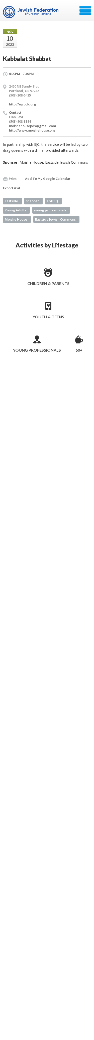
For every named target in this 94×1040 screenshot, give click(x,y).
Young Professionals (37, 350)
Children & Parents (48, 283)
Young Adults (15, 210)
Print (13, 178)
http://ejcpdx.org (22, 104)
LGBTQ (52, 201)
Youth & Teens (48, 316)
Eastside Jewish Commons (55, 219)
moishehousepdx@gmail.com (32, 126)
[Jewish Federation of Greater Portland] (31, 12)
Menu (85, 10)
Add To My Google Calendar (47, 178)
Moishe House (16, 219)
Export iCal (11, 188)
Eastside (11, 201)
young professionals (50, 210)
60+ (78, 350)
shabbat (32, 201)
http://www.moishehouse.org (32, 130)
